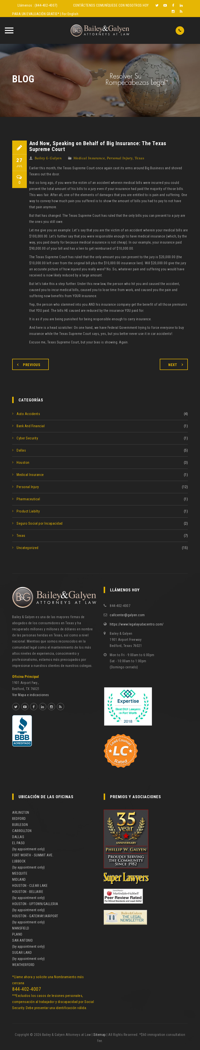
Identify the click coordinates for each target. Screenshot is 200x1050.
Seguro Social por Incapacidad (40, 523)
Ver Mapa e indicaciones (30, 695)
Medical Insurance (89, 158)
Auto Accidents (28, 414)
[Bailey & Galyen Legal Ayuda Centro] (100, 30)
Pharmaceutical (28, 499)
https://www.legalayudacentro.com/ (137, 624)
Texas (139, 158)
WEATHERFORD (23, 965)
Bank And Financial (31, 426)
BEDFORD (19, 819)
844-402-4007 (26, 989)
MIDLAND (19, 879)
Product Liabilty (28, 511)
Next (172, 365)
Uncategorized (28, 548)
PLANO (17, 934)
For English (70, 14)
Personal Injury (120, 158)
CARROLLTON (21, 831)
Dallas (21, 450)
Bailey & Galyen (48, 158)
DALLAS (18, 837)
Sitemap (99, 1035)
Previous (31, 365)
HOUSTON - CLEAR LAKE (30, 886)
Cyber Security (27, 438)
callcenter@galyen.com (127, 615)
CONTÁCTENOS (84, 5)
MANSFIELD (20, 928)
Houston (23, 462)
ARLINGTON (20, 812)
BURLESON (20, 825)
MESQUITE (19, 873)
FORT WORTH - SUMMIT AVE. (32, 855)
